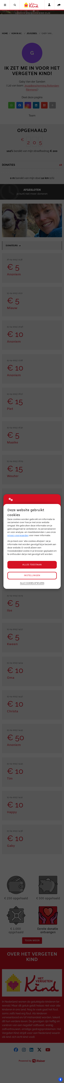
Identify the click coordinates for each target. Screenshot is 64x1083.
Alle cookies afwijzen (32, 583)
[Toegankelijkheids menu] (60, 1079)
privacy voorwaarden (18, 535)
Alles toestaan (32, 564)
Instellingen (32, 575)
